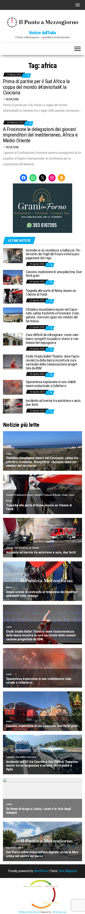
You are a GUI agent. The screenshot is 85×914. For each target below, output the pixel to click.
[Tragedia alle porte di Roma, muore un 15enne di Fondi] (13, 296)
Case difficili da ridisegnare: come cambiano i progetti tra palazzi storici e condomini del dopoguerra (52, 339)
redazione (12, 99)
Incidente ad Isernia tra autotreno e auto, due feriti (53, 403)
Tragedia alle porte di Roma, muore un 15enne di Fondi (51, 293)
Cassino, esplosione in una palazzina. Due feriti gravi (54, 274)
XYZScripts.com (59, 912)
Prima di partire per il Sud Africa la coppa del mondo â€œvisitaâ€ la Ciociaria (36, 87)
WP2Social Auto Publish (29, 912)
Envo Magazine (68, 871)
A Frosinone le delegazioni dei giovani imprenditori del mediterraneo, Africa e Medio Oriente (40, 134)
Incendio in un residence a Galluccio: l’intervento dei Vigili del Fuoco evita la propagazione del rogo (53, 254)
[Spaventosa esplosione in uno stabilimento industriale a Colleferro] (13, 387)
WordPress (41, 871)
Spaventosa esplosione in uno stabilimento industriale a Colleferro (51, 384)
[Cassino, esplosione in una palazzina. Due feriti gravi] (13, 277)
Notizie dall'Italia (42, 32)
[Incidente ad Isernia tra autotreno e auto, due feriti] (13, 406)
